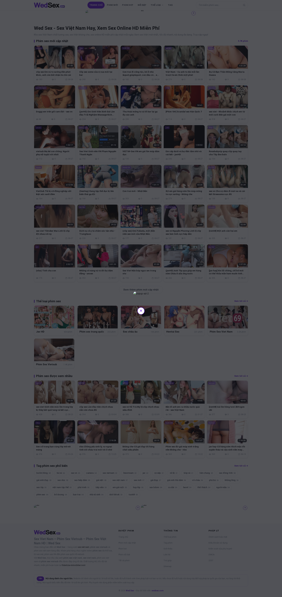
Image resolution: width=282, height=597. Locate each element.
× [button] (141, 310)
